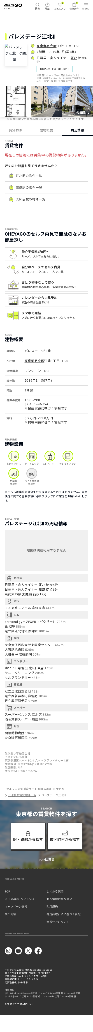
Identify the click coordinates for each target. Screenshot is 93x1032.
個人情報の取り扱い (59, 899)
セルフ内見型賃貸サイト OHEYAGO (28, 789)
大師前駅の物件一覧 (31, 199)
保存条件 (74, 6)
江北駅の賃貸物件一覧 (22, 795)
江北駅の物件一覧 (29, 176)
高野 (42, 589)
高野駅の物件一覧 (29, 187)
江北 (74, 58)
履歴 (47, 8)
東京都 (60, 789)
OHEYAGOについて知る (20, 899)
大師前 (27, 594)
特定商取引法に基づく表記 (63, 914)
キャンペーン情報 (16, 906)
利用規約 (52, 906)
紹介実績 (10, 914)
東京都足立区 (46, 46)
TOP (7, 891)
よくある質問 (55, 891)
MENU (85, 8)
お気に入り (60, 6)
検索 (37, 8)
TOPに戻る (46, 859)
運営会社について (57, 922)
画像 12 (84, 112)
